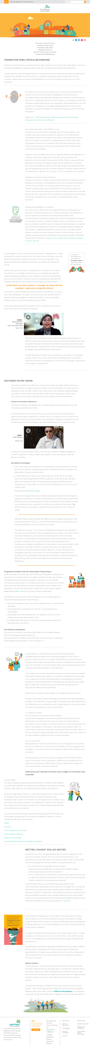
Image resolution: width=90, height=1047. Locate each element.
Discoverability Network (13, 834)
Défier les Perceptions (63, 991)
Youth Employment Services (15, 830)
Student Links (18, 591)
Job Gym (7, 827)
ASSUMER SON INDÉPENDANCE (45, 54)
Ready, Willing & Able (12, 838)
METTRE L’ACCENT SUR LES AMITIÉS (45, 52)
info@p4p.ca (50, 1032)
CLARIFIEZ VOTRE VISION (45, 45)
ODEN (6, 823)
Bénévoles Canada (32, 491)
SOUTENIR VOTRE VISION (45, 47)
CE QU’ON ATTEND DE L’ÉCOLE (45, 43)
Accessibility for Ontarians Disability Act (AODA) (23, 841)
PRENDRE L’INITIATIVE (45, 50)
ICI (34, 635)
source (67, 901)
